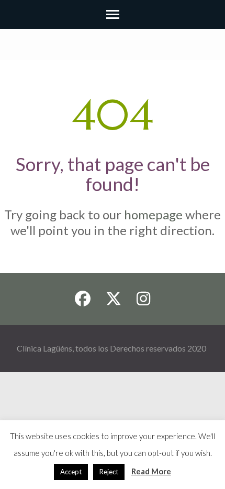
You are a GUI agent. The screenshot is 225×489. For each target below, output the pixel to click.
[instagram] (143, 299)
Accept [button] (71, 471)
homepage (153, 214)
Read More (151, 471)
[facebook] (83, 299)
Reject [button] (108, 471)
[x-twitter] (113, 299)
